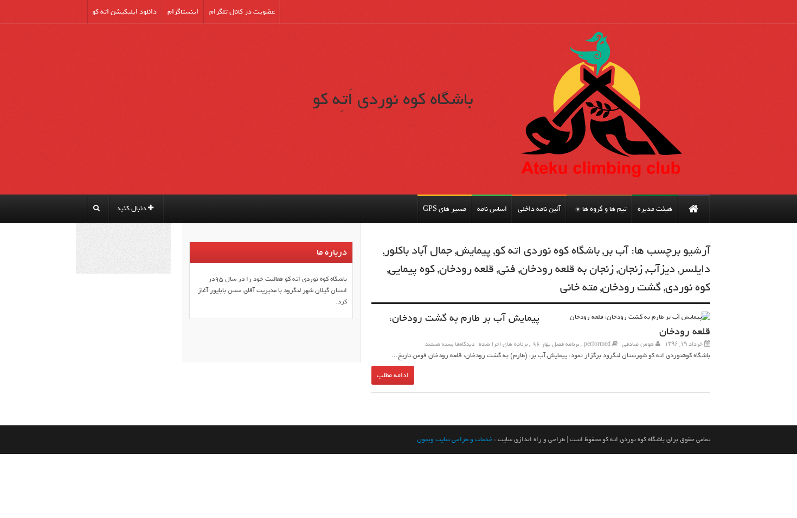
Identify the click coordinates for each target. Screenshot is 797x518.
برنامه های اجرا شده (503, 344)
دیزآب (661, 269)
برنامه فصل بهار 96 (555, 344)
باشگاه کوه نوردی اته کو (547, 251)
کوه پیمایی (412, 269)
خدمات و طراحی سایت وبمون (454, 439)
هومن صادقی (638, 344)
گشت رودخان (631, 288)
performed (597, 344)
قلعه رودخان (466, 269)
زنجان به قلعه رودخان (567, 269)
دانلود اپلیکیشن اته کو (124, 11)
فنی (507, 269)
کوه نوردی (687, 288)
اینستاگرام (183, 11)
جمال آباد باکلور (418, 251)
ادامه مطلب (393, 375)
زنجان (630, 269)
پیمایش (474, 251)
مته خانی (578, 288)
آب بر (616, 251)
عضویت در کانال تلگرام (242, 11)
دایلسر (694, 269)
